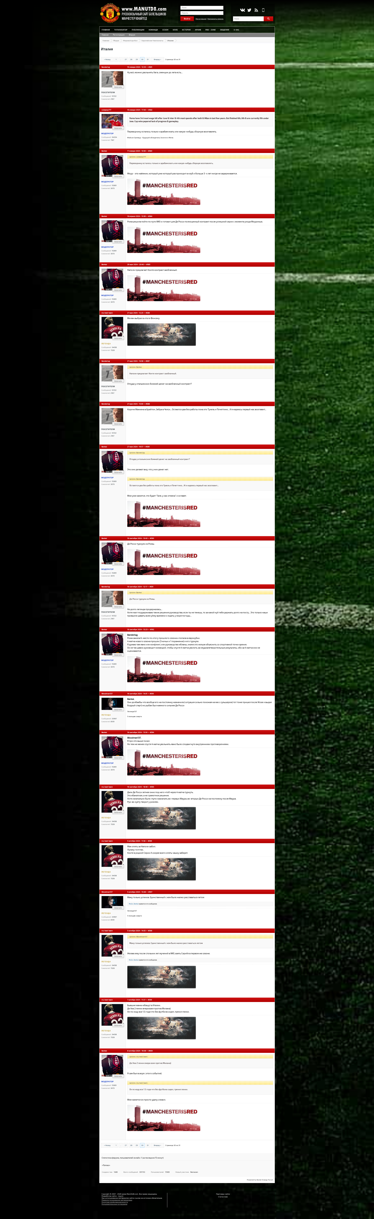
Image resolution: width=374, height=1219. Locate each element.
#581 (150, 67)
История (186, 30)
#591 (151, 587)
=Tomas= (106, 1165)
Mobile (263, 10)
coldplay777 (106, 110)
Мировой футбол (130, 40)
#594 (152, 732)
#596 (150, 841)
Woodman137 (107, 694)
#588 (148, 404)
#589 (148, 447)
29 (137, 59)
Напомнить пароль (215, 19)
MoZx (131, 904)
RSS (256, 10)
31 (148, 59)
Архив (198, 30)
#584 (150, 216)
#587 (148, 361)
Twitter (249, 10)
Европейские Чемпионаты (152, 40)
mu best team (107, 313)
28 (131, 59)
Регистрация (201, 19)
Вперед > (157, 59)
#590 (152, 538)
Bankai (104, 151)
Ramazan (194, 1172)
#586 (148, 313)
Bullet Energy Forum (265, 1180)
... (120, 59)
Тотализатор (120, 30)
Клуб (175, 30)
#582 (150, 110)
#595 (152, 787)
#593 (152, 694)
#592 (152, 629)
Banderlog (106, 67)
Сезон (165, 30)
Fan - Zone (210, 30)
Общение (224, 30)
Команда (153, 30)
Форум (132, 35)
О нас (236, 30)
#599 (150, 1000)
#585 (148, 264)
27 (126, 59)
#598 (150, 931)
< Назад (107, 59)
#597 (150, 892)
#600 (150, 1051)
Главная (106, 30)
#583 (150, 151)
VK (242, 10)
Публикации (138, 30)
